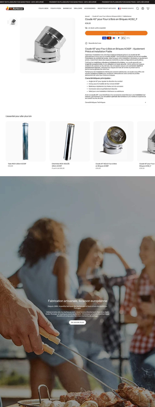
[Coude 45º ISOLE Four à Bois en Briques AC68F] (113, 141)
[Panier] (148, 8)
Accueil (87, 16)
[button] (43, 8)
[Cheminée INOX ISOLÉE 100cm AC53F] (69, 141)
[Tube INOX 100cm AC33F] (26, 141)
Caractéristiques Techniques (95, 102)
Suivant (151, 141)
